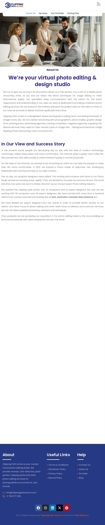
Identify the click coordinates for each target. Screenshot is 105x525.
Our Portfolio (57, 13)
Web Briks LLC (82, 515)
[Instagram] (45, 508)
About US (30, 13)
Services (43, 13)
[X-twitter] (59, 508)
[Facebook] (38, 508)
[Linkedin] (52, 508)
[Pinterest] (66, 508)
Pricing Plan (73, 13)
